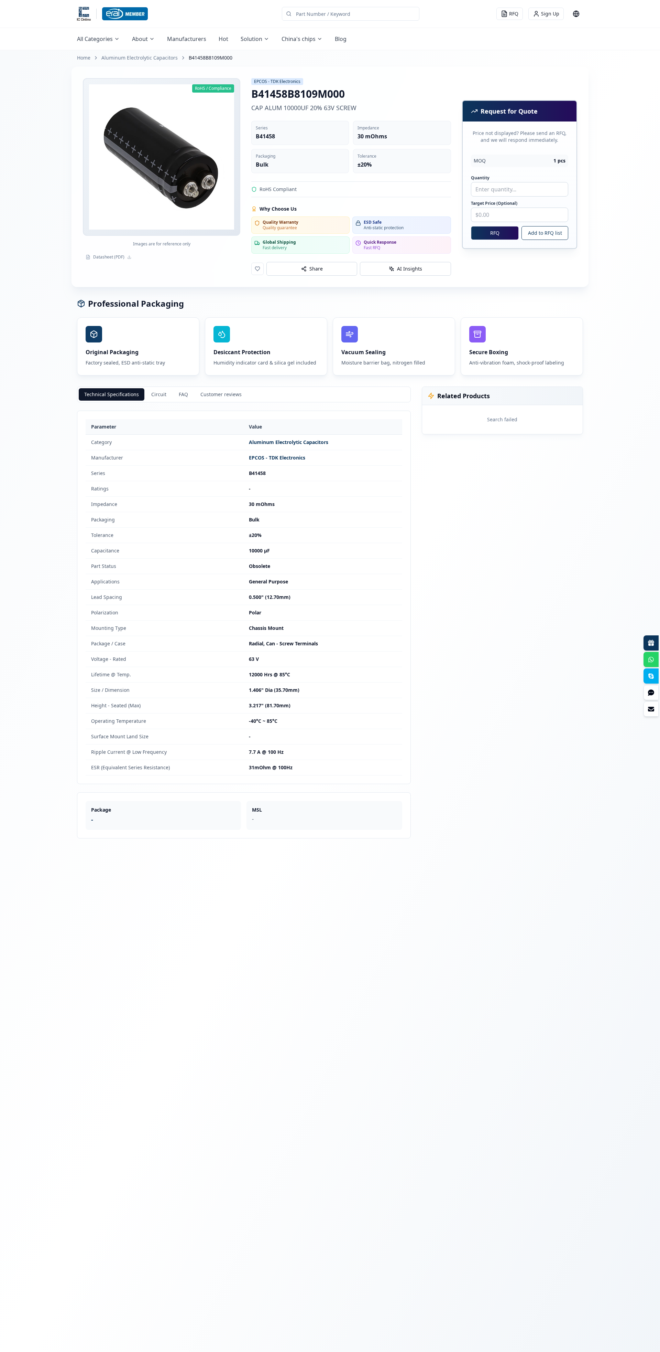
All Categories (95, 39)
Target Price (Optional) (494, 203)
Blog (340, 39)
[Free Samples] (651, 643)
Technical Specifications (111, 394)
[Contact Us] (651, 709)
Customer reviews (221, 394)
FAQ (183, 394)
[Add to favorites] (257, 269)
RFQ (494, 233)
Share (316, 268)
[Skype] (651, 676)
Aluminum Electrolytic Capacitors (139, 57)
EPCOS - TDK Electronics (277, 457)
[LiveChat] (651, 692)
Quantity (480, 178)
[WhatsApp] (651, 659)
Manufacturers (186, 39)
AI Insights (409, 268)
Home (83, 57)
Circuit (158, 394)
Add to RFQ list (545, 233)
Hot (223, 39)
